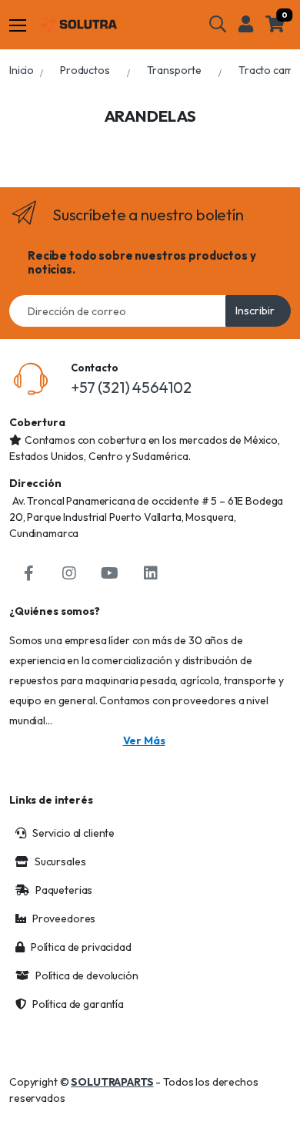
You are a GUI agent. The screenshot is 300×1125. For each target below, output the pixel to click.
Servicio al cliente (73, 833)
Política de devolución (86, 975)
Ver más (144, 740)
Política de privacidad (81, 947)
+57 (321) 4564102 (131, 387)
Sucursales (60, 861)
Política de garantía (78, 1004)
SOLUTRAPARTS (112, 1082)
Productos (85, 70)
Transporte (174, 70)
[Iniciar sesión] (245, 23)
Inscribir (255, 310)
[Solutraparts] (77, 24)
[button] (217, 24)
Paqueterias (63, 890)
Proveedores (63, 918)
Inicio (21, 70)
